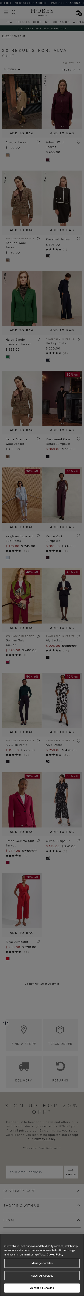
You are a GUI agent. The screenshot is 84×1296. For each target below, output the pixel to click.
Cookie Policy (55, 1254)
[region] (42, 1265)
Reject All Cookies (42, 1276)
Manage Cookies (42, 1263)
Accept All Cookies (42, 1288)
